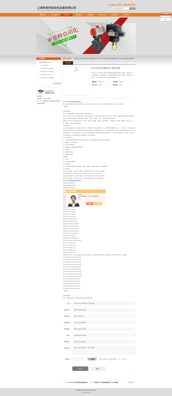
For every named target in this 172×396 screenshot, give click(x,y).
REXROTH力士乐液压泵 (47, 68)
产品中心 (67, 15)
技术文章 (102, 15)
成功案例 (90, 15)
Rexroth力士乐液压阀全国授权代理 (78, 382)
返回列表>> (131, 382)
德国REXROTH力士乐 (45, 62)
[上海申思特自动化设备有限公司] (65, 4)
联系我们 (126, 15)
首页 (81, 58)
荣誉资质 (114, 15)
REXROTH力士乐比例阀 (47, 78)
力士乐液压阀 (44, 65)
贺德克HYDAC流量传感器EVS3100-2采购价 (106, 382)
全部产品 (86, 58)
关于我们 (55, 15)
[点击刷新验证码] (92, 359)
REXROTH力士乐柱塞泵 (47, 71)
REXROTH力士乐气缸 (46, 74)
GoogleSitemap (86, 392)
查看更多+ (57, 83)
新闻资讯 (79, 15)
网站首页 (43, 15)
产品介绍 (68, 63)
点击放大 (76, 70)
